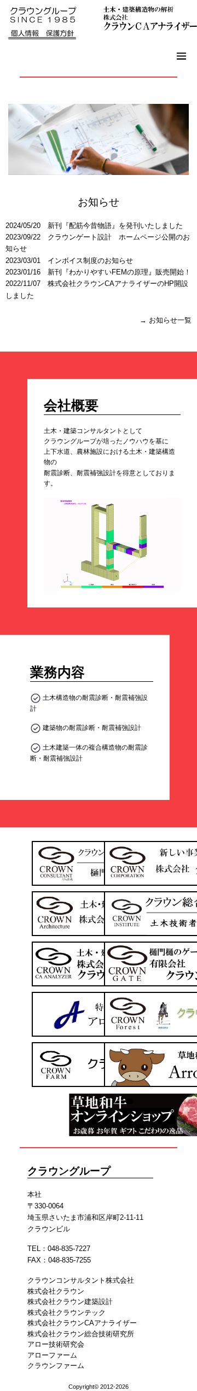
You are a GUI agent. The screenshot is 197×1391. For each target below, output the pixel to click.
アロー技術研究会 (55, 1344)
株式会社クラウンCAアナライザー (82, 1323)
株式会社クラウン (55, 1291)
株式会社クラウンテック (66, 1312)
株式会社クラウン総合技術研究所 (80, 1334)
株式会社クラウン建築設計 (70, 1302)
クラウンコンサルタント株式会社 (80, 1280)
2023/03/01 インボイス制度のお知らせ (69, 260)
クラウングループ (69, 1170)
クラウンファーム (55, 1365)
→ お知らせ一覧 (166, 320)
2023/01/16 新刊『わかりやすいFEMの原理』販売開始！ (98, 272)
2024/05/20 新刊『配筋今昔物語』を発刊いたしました (94, 225)
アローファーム (52, 1355)
